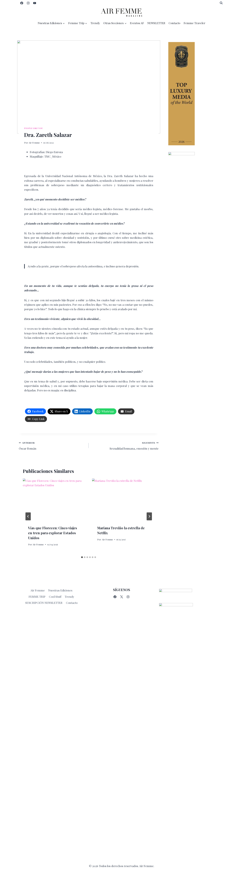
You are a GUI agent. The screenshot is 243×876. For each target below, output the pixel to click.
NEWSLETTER (156, 23)
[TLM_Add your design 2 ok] (196, 93)
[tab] (82, 557)
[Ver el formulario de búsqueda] (221, 3)
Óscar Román (27, 445)
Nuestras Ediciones (60, 590)
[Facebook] (21, 3)
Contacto (174, 23)
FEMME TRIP (37, 596)
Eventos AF (137, 23)
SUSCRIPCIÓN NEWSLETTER (43, 603)
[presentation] (54, 499)
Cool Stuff (55, 596)
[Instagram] (28, 3)
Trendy (95, 23)
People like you (33, 128)
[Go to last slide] (28, 516)
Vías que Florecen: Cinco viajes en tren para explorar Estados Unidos (52, 533)
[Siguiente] (149, 516)
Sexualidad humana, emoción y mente (134, 445)
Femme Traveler (194, 23)
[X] (121, 597)
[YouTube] (34, 3)
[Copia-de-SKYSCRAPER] (196, 201)
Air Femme (34, 142)
